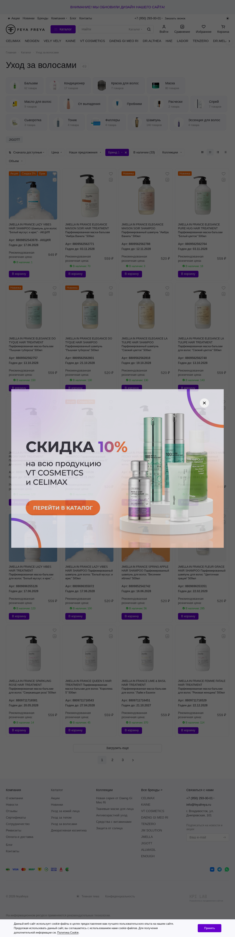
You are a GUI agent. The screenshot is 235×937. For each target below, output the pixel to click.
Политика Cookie (68, 932)
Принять (209, 928)
